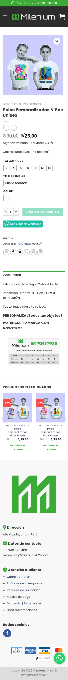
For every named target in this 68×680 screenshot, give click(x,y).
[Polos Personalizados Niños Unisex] (17, 407)
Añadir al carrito (42, 212)
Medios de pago (18, 597)
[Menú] (5, 16)
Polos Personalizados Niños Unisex (17, 432)
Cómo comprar (18, 577)
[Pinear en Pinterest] (33, 252)
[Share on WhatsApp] (6, 252)
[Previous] (3, 426)
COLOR (8, 191)
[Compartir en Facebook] (13, 252)
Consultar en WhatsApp (25, 224)
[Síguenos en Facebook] (7, 633)
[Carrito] (62, 17)
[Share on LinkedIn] (40, 252)
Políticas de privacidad (23, 590)
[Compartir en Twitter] (20, 252)
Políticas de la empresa (24, 583)
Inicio (6, 104)
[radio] (6, 168)
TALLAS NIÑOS (13, 161)
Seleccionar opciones (18, 447)
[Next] (65, 426)
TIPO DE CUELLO (14, 176)
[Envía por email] (27, 252)
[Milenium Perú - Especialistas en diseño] (33, 17)
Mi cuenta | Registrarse (24, 603)
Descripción (12, 274)
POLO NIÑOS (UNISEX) (27, 104)
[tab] (34, 275)
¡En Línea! (43, 658)
